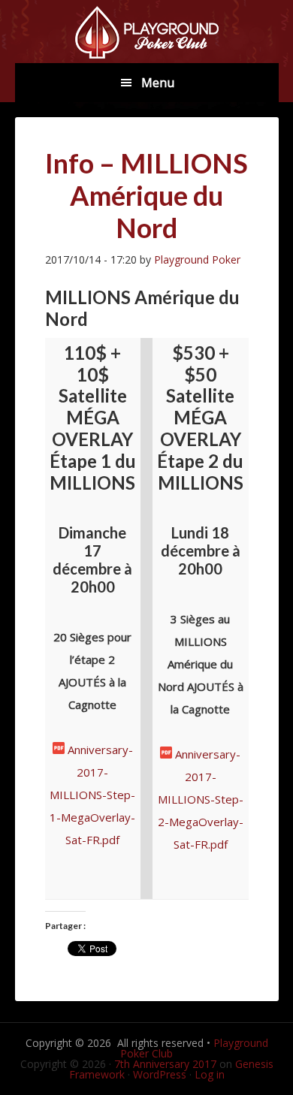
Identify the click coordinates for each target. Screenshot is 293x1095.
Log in (210, 1074)
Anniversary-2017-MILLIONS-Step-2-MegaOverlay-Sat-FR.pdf (200, 799)
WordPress (159, 1074)
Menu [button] (157, 82)
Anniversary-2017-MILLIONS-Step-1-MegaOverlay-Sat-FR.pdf (92, 794)
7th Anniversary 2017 (165, 1064)
